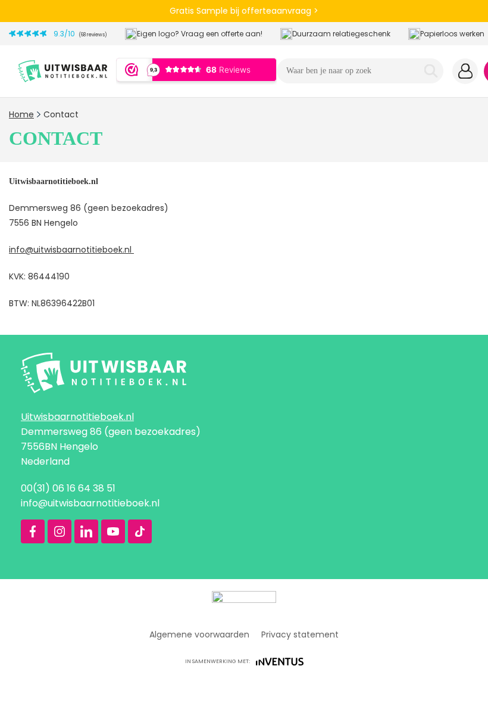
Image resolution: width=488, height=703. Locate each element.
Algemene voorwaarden (199, 634)
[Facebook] (33, 531)
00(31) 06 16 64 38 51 (68, 488)
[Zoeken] (430, 70)
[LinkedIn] (86, 531)
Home (21, 114)
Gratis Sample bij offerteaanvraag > (244, 11)
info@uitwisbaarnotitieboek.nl (71, 250)
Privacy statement (300, 634)
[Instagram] (59, 531)
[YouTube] (113, 531)
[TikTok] (140, 531)
